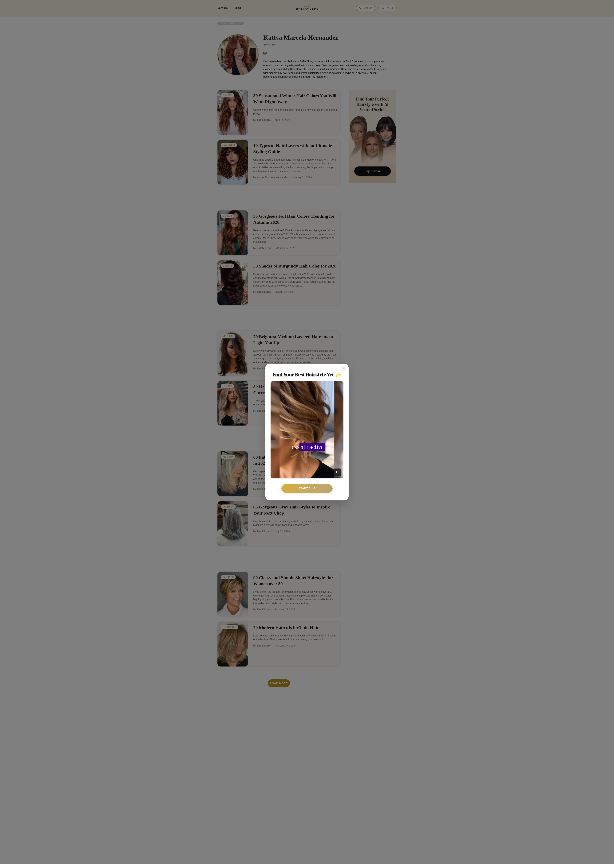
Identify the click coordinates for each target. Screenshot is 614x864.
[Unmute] (337, 472)
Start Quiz (307, 488)
